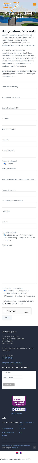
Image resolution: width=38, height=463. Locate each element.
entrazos (15, 448)
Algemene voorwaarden (22, 445)
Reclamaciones (16, 413)
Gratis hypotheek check (10, 422)
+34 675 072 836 (7, 358)
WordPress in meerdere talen (11, 459)
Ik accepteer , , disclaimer (17, 302)
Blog (20, 432)
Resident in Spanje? (9, 161)
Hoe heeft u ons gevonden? (12, 288)
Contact (4, 439)
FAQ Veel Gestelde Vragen (8, 433)
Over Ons (22, 429)
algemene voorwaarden (24, 301)
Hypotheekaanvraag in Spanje (26, 423)
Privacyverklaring (8, 303)
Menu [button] (31, 4)
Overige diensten (7, 429)
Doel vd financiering (9, 232)
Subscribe (7, 372)
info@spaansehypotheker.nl (12, 363)
